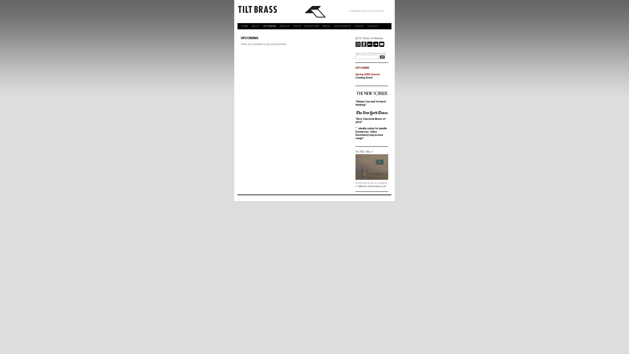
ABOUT (255, 26)
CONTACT (373, 26)
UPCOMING (269, 26)
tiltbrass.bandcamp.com (372, 186)
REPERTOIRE (312, 26)
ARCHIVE (284, 26)
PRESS (297, 26)
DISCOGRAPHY (342, 26)
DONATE (359, 26)
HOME (244, 26)
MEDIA (326, 26)
